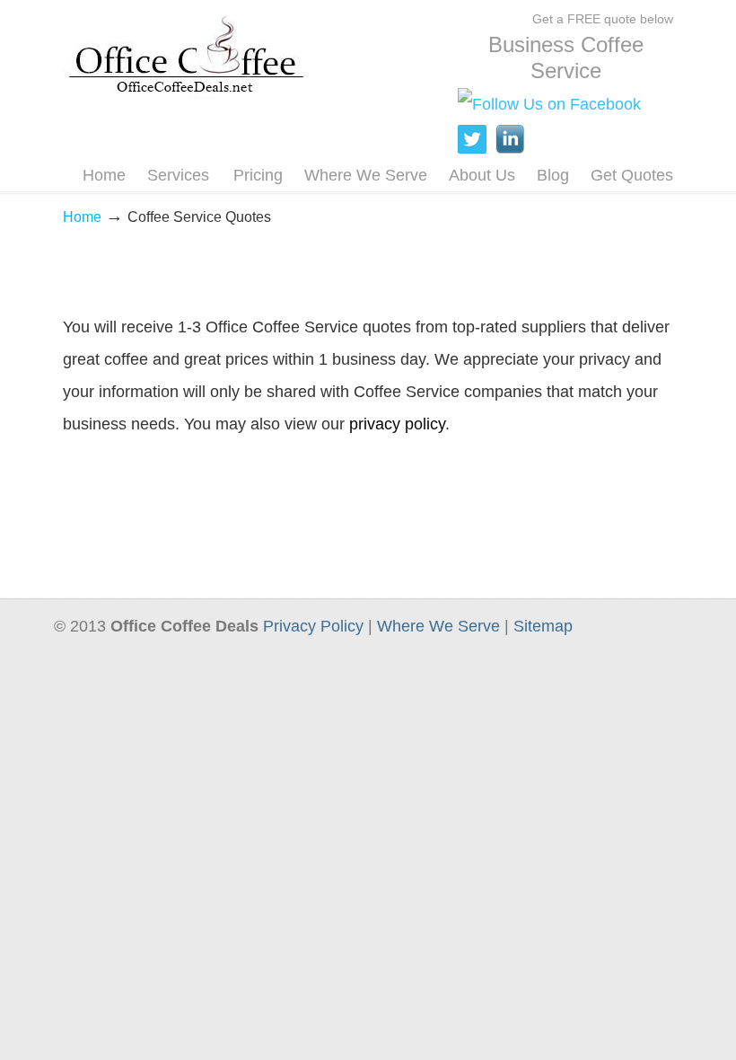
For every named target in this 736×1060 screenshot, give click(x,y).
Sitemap (543, 626)
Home (82, 216)
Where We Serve (438, 626)
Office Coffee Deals (186, 52)
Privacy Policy (313, 626)
